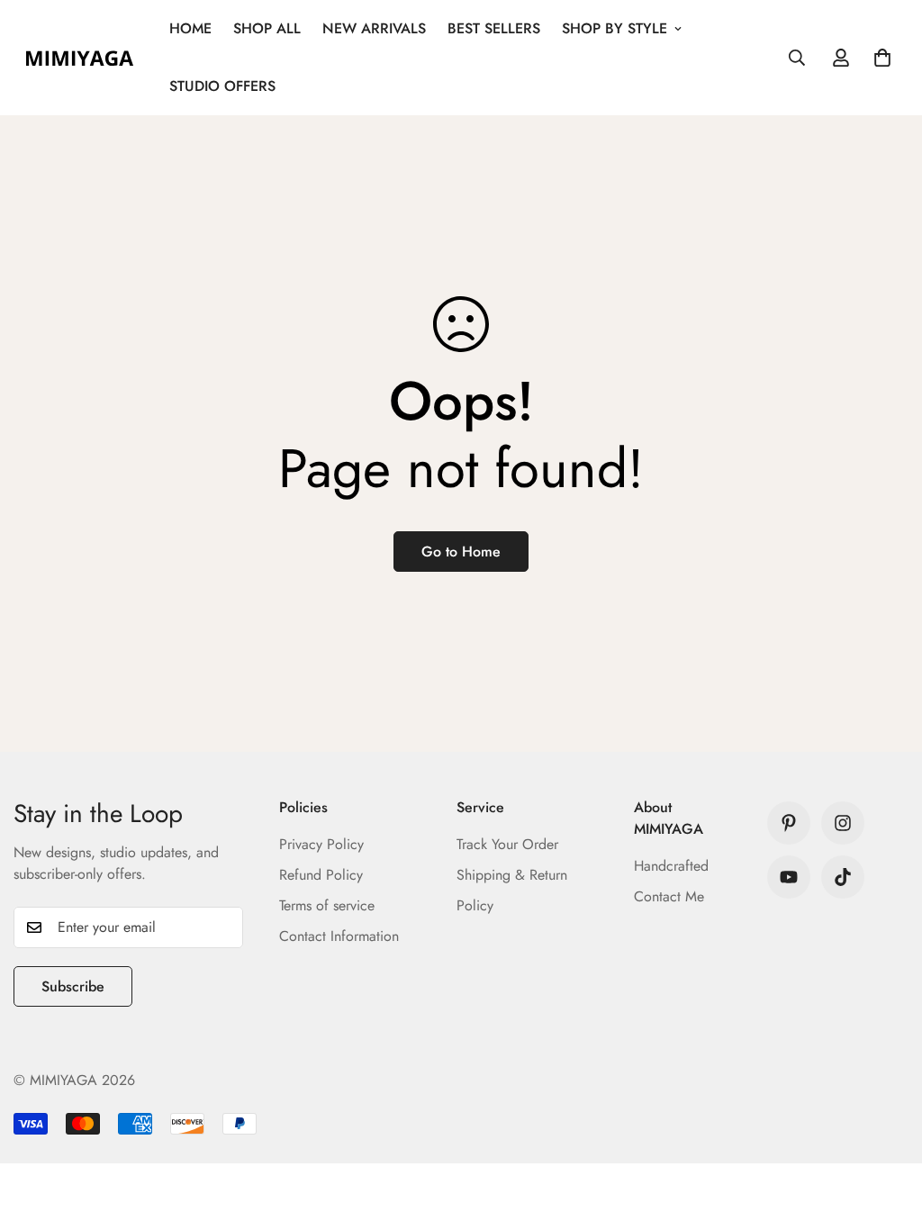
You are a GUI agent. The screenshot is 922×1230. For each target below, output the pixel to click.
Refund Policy (321, 874)
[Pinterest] (788, 823)
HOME (190, 28)
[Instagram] (842, 823)
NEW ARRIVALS (374, 28)
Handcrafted (671, 865)
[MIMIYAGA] (79, 57)
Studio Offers (222, 86)
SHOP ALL (267, 28)
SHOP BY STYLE (614, 28)
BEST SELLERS (493, 28)
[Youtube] (788, 877)
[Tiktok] (842, 877)
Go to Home (461, 551)
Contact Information (339, 936)
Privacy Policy (321, 844)
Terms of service (327, 905)
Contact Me (669, 896)
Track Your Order (507, 844)
